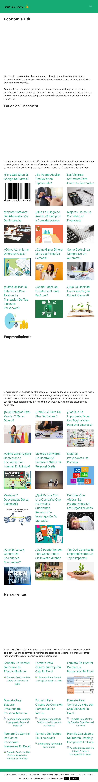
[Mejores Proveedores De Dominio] (80, 483)
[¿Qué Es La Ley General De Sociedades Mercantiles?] (17, 583)
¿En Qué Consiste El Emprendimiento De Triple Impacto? (80, 554)
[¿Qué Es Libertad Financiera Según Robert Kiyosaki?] (80, 316)
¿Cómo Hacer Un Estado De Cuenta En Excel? (47, 291)
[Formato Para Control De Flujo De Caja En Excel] (49, 680)
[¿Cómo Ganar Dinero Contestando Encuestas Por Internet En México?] (17, 487)
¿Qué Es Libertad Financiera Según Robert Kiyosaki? (78, 291)
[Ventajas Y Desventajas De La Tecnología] (17, 524)
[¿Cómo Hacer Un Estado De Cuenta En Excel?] (49, 316)
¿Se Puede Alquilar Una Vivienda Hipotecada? (47, 179)
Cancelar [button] (74, 778)
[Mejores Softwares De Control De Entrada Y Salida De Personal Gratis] (49, 487)
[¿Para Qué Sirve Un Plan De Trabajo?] (49, 437)
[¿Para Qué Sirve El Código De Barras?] (17, 199)
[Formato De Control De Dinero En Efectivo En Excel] (17, 684)
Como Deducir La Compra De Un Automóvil (78, 254)
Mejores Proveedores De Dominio (77, 458)
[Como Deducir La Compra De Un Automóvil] (80, 278)
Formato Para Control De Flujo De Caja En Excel (48, 667)
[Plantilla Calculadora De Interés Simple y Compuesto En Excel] (80, 754)
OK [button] (66, 778)
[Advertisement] (49, 50)
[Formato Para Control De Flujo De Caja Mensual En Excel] (80, 725)
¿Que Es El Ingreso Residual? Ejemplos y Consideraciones (48, 216)
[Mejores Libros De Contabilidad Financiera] (80, 241)
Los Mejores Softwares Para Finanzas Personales (80, 179)
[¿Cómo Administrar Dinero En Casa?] (17, 274)
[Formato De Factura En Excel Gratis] (49, 747)
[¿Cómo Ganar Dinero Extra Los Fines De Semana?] (49, 278)
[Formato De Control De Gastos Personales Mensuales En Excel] (17, 758)
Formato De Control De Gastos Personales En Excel (80, 667)
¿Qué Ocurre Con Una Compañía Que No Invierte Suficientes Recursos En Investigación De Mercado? (48, 508)
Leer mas (58, 778)
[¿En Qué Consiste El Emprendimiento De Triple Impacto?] (80, 579)
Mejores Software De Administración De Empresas (16, 216)
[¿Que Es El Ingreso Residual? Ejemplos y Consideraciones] (49, 241)
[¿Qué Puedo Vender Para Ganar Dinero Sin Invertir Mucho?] (49, 579)
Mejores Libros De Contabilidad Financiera (79, 216)
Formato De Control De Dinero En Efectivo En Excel (17, 667)
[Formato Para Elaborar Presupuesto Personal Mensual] (17, 725)
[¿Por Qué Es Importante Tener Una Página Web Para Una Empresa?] (80, 445)
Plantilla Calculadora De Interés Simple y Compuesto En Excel (80, 738)
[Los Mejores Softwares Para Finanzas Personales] (80, 204)
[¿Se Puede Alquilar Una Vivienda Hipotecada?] (49, 204)
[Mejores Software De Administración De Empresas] (17, 241)
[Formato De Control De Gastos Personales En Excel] (80, 692)
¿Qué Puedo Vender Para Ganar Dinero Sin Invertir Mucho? (48, 554)
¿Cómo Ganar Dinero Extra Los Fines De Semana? (49, 254)
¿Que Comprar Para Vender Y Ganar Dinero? (16, 416)
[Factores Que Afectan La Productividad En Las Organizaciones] (80, 529)
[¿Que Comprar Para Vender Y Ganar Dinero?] (17, 441)
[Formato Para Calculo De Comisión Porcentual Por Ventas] (49, 725)
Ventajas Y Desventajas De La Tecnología (16, 499)
